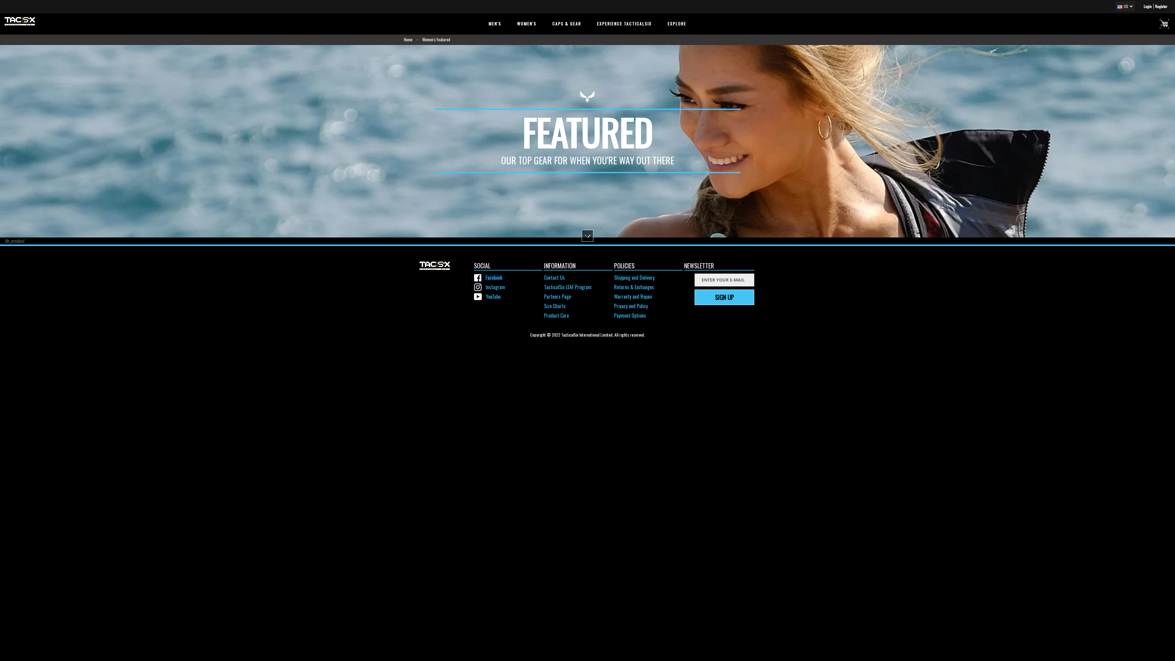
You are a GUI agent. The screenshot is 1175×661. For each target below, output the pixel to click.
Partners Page (557, 296)
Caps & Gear (566, 23)
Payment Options (630, 315)
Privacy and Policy (631, 306)
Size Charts (555, 306)
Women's (526, 23)
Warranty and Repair (633, 296)
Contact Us (554, 277)
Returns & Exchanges (634, 287)
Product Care (556, 315)
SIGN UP (724, 297)
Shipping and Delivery (634, 277)
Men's (495, 23)
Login (1148, 6)
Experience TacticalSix (624, 23)
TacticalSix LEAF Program (567, 287)
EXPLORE (677, 23)
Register (1161, 6)
